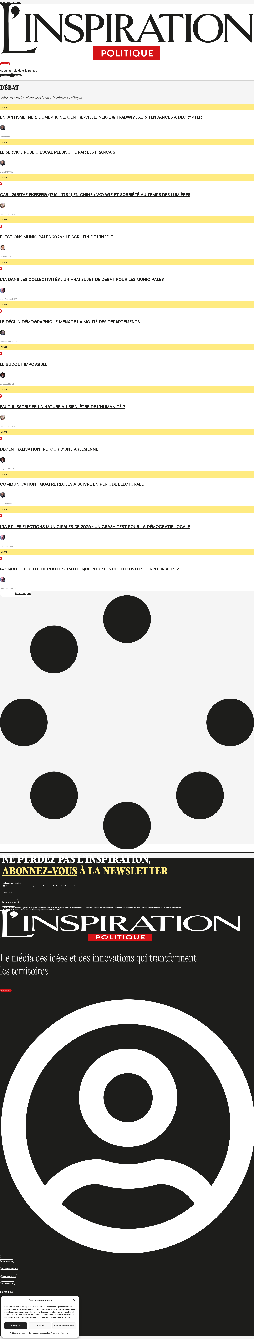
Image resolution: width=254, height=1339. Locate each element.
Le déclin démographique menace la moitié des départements (70, 321)
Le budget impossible (23, 364)
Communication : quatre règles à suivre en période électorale (72, 484)
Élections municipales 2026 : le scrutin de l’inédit (56, 236)
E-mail (5, 892)
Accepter (15, 1325)
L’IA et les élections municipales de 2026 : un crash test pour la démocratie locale (95, 526)
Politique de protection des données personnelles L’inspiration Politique (39, 1333)
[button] (74, 1300)
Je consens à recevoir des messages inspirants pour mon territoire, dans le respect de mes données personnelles (52, 886)
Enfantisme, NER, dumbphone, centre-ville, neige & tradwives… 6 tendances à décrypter (101, 117)
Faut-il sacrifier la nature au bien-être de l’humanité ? (62, 406)
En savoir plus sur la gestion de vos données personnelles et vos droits (31, 909)
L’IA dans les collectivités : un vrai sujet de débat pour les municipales (82, 279)
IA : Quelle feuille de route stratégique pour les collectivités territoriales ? (89, 568)
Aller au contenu (10, 2)
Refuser (40, 1325)
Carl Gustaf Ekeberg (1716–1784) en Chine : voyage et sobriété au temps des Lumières (95, 194)
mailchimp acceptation (11, 883)
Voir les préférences (64, 1325)
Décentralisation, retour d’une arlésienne (49, 449)
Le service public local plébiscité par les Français (57, 152)
